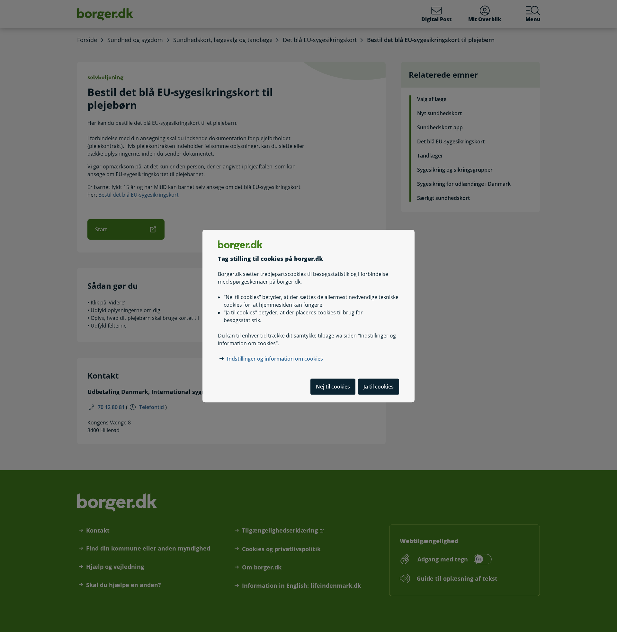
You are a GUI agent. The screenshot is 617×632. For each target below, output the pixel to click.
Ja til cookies (378, 386)
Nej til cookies (333, 386)
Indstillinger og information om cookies (275, 358)
